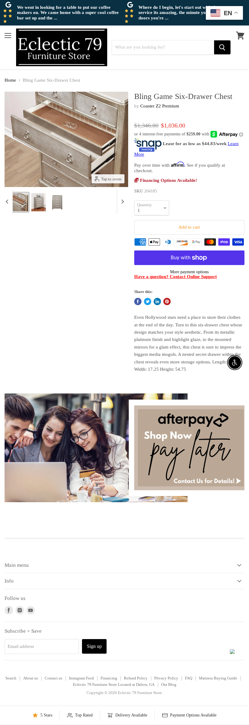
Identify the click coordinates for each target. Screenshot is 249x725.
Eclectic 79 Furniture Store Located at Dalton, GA (114, 684)
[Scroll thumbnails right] (122, 201)
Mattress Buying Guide (218, 678)
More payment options (189, 271)
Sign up (94, 646)
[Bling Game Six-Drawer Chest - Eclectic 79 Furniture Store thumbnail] (38, 202)
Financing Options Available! (168, 180)
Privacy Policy (166, 678)
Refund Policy (136, 678)
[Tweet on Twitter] (147, 301)
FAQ (188, 678)
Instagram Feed (81, 678)
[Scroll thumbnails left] (8, 201)
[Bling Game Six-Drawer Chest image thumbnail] (16, 202)
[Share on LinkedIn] (157, 301)
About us (30, 678)
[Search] (222, 47)
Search (10, 678)
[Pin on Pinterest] (167, 301)
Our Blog (168, 684)
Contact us (53, 678)
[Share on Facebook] (138, 301)
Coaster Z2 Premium (159, 106)
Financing (109, 678)
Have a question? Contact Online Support (175, 276)
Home (10, 80)
